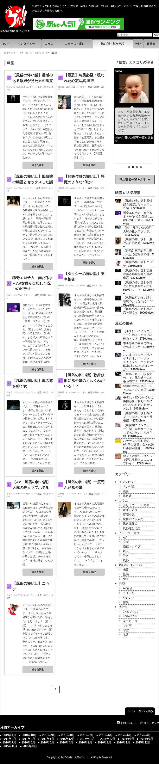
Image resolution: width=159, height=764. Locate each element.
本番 (126, 634)
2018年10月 (29, 735)
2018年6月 (106, 735)
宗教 (126, 630)
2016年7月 (9, 742)
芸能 (138, 43)
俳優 (126, 602)
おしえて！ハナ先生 (136, 505)
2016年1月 (123, 742)
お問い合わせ (128, 723)
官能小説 (129, 514)
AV (125, 537)
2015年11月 (10, 746)
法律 (126, 491)
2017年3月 (9, 738)
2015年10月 (30, 746)
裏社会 (151, 43)
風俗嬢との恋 (131, 528)
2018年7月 (87, 735)
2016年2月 (104, 742)
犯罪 (126, 579)
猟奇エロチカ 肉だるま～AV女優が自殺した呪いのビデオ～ (32, 283)
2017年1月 (47, 738)
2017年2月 (28, 738)
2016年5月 (47, 742)
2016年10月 (107, 738)
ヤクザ (127, 625)
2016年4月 (66, 742)
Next (150, 116)
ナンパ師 (129, 486)
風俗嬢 (127, 495)
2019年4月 (9, 735)
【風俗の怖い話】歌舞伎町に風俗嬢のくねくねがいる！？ (84, 380)
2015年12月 (143, 742)
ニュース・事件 (75, 43)
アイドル (129, 593)
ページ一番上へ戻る (140, 711)
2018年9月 (49, 735)
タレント (129, 597)
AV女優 (127, 588)
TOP (6, 43)
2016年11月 (87, 738)
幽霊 (39, 87)
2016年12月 (67, 738)
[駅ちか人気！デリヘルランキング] (78, 28)
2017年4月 (144, 735)
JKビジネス (130, 611)
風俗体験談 (130, 523)
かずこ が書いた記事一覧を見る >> (137, 151)
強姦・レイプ (131, 546)
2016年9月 (127, 738)
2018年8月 (68, 735)
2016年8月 (146, 738)
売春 (126, 541)
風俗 (126, 560)
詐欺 (126, 555)
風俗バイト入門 (133, 519)
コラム (49, 43)
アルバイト (130, 616)
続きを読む (38, 165)
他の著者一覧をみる (133, 179)
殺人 (126, 551)
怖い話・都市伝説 (112, 43)
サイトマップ (151, 723)
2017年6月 (125, 735)
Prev (120, 116)
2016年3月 (85, 742)
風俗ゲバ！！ (81, 757)
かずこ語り (130, 509)
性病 (126, 574)
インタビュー (26, 43)
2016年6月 (28, 742)
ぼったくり (130, 620)
